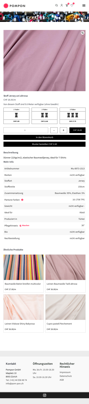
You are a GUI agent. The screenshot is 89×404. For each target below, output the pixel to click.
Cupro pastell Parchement (59, 323)
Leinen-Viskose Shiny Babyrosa (20, 323)
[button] (84, 5)
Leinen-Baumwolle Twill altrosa (62, 284)
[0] (71, 5)
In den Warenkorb (44, 137)
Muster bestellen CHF (44, 144)
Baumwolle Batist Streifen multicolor (23, 284)
